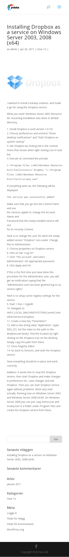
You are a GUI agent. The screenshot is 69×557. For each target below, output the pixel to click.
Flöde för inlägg (16, 518)
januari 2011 (14, 484)
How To (41, 49)
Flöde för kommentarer (20, 524)
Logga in (12, 513)
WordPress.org (15, 529)
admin (13, 49)
